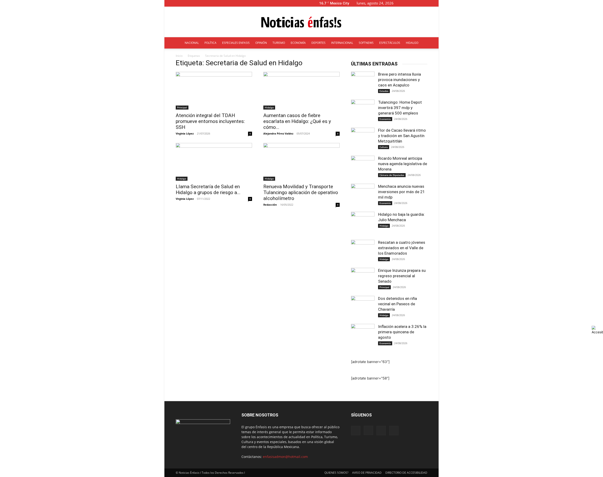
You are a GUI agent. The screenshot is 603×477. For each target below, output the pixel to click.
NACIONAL (192, 43)
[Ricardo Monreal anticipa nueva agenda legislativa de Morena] (363, 167)
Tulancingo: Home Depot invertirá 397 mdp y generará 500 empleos (400, 107)
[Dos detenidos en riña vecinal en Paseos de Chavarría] (363, 307)
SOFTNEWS (366, 43)
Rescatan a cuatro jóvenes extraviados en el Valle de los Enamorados (401, 248)
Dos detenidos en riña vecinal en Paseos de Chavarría (397, 304)
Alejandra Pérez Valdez (278, 133)
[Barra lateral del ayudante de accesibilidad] (597, 330)
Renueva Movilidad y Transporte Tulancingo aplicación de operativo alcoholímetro (300, 192)
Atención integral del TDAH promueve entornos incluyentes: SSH (210, 121)
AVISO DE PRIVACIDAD (367, 473)
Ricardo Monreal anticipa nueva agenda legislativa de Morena (402, 163)
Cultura (383, 147)
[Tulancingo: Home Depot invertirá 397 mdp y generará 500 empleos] (363, 111)
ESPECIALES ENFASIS (236, 43)
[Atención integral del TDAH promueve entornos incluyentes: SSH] (214, 91)
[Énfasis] (301, 22)
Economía (385, 119)
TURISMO (279, 43)
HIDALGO (412, 43)
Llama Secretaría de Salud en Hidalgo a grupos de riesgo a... (208, 189)
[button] (404, 3)
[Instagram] (419, 3)
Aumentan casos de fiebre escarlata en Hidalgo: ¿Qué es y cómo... (297, 121)
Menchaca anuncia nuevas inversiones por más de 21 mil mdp (401, 192)
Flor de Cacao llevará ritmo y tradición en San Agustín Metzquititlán (402, 135)
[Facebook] (411, 3)
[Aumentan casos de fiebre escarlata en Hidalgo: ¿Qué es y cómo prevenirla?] (301, 91)
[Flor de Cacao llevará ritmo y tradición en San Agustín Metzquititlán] (363, 139)
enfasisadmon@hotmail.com (285, 456)
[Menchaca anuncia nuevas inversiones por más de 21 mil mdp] (363, 195)
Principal (182, 107)
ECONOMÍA (298, 43)
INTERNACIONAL (342, 43)
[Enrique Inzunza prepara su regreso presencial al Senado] (363, 279)
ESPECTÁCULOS (389, 43)
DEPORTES (318, 43)
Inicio (179, 56)
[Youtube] (435, 3)
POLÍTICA (210, 43)
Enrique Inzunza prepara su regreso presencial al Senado (402, 276)
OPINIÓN (261, 43)
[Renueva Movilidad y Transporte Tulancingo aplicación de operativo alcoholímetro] (301, 162)
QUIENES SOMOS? (336, 473)
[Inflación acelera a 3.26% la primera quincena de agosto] (363, 335)
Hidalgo (269, 107)
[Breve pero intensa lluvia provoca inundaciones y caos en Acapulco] (363, 83)
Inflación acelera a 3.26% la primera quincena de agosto (402, 332)
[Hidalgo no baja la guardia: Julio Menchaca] (363, 223)
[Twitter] (427, 3)
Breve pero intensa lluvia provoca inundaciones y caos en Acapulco (399, 79)
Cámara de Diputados (391, 175)
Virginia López (185, 133)
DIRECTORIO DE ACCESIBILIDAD (406, 473)
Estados (383, 91)
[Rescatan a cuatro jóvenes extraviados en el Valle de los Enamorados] (363, 251)
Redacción (270, 204)
